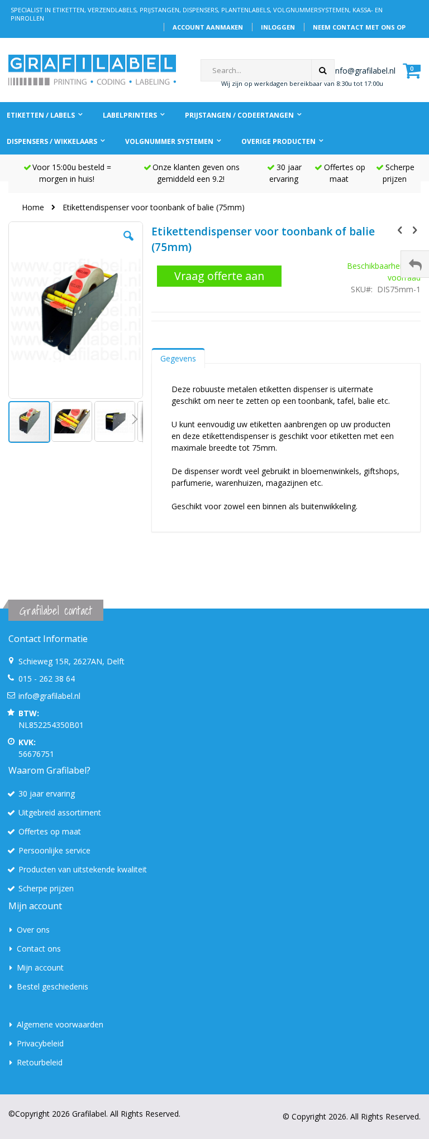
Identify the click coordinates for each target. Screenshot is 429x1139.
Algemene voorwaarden (60, 1024)
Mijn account (40, 967)
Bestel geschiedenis (52, 986)
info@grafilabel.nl (364, 70)
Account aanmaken (208, 27)
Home (33, 207)
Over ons (33, 929)
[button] (128, 244)
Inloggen (278, 27)
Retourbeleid (40, 1062)
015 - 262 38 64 (46, 678)
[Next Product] (414, 229)
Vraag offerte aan (219, 275)
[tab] (178, 356)
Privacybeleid (40, 1043)
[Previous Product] (400, 229)
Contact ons (39, 948)
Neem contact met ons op (359, 27)
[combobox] (268, 70)
